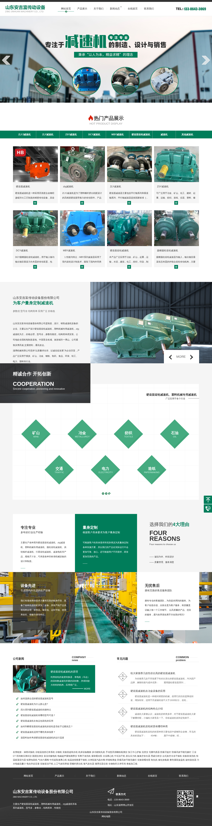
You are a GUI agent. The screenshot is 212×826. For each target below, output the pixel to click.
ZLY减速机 (47, 134)
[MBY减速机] (82, 228)
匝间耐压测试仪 (24, 756)
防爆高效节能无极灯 (181, 752)
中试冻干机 (119, 756)
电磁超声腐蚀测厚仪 (67, 756)
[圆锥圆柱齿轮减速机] (176, 228)
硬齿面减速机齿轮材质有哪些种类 (149, 726)
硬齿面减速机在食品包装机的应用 (37, 721)
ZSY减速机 (71, 134)
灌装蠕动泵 (96, 756)
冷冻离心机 (108, 756)
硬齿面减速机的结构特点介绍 (147, 708)
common (182, 659)
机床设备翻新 (84, 752)
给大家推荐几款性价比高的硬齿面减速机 (153, 673)
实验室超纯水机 (70, 752)
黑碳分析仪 (156, 756)
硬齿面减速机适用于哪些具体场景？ (38, 732)
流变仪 (145, 752)
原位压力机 (131, 756)
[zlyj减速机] (82, 164)
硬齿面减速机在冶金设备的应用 (148, 691)
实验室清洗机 (189, 756)
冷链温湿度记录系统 (45, 752)
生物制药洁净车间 (117, 763)
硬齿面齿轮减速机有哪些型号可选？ (38, 715)
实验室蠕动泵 (143, 760)
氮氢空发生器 (143, 756)
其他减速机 (187, 134)
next (205, 60)
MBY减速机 (117, 134)
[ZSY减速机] (176, 164)
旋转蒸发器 (190, 760)
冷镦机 (58, 752)
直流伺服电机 (50, 756)
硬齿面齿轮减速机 (141, 134)
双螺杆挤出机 (76, 763)
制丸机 (154, 760)
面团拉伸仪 (37, 756)
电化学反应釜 (33, 763)
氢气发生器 (88, 763)
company (79, 659)
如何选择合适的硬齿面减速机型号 (37, 698)
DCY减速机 (94, 134)
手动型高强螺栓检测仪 (116, 752)
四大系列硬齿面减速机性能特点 (36, 709)
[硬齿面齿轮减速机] (129, 228)
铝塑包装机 (32, 760)
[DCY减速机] (35, 228)
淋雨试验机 (29, 752)
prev (6, 60)
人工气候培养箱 (61, 763)
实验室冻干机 (46, 763)
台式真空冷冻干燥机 (172, 756)
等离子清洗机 (84, 756)
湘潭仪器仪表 (101, 763)
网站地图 (106, 816)
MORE (87, 688)
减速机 (164, 134)
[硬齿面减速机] (35, 164)
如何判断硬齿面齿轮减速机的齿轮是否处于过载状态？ (47, 726)
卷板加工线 (131, 763)
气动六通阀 (43, 760)
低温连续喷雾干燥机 (77, 760)
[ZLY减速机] (129, 164)
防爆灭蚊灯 (165, 752)
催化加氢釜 (163, 760)
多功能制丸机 (98, 752)
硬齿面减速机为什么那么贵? (34, 704)
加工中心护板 (134, 752)
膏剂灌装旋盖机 (177, 760)
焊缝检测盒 (111, 760)
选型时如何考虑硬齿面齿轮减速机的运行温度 (42, 737)
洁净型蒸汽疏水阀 (96, 760)
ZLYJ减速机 (24, 134)
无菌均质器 (154, 752)
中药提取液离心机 (58, 760)
